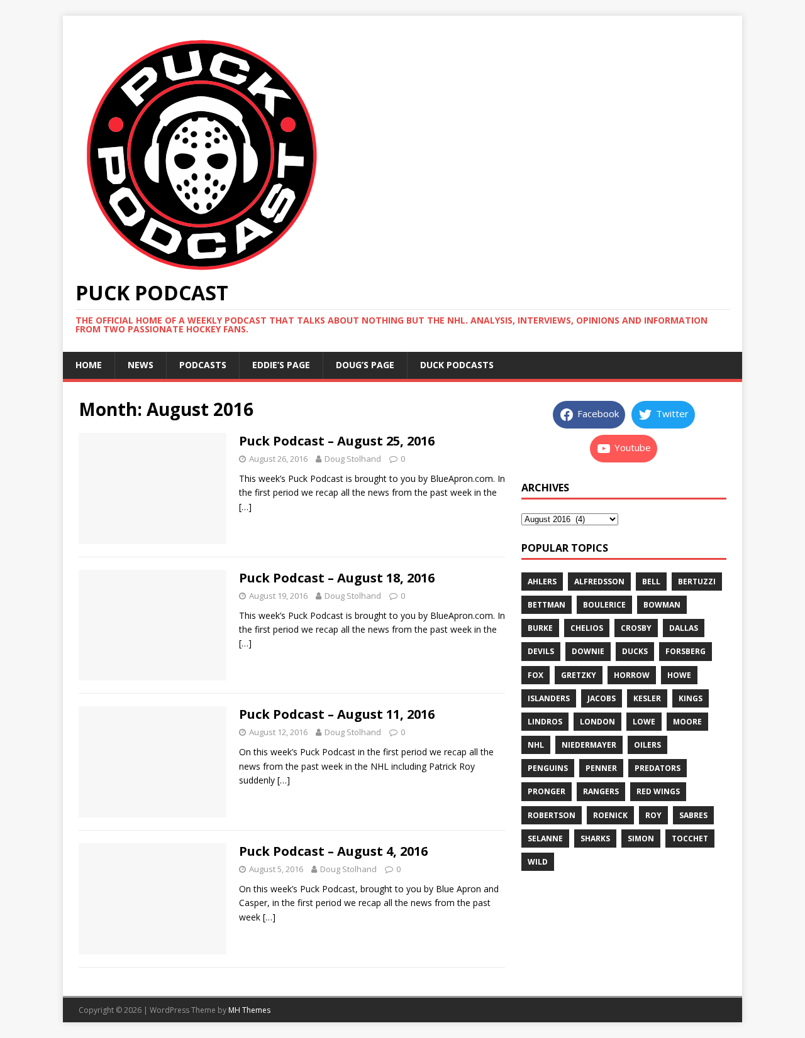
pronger (546, 791)
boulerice (604, 604)
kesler (647, 698)
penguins (548, 768)
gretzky (578, 675)
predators (657, 768)
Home (88, 365)
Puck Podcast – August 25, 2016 (337, 440)
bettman (546, 604)
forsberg (685, 651)
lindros (545, 721)
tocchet (690, 838)
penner (601, 768)
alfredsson (599, 581)
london (597, 721)
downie (588, 651)
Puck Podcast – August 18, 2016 (337, 577)
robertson (551, 815)
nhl (536, 745)
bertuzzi (697, 581)
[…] (245, 507)
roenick (610, 815)
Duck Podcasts (457, 365)
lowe (644, 721)
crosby (636, 628)
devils (541, 651)
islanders (549, 698)
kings (690, 698)
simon (641, 838)
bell (651, 581)
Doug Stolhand (353, 458)
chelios (586, 628)
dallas (683, 628)
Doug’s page (365, 365)
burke (540, 628)
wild (538, 861)
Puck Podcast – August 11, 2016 (337, 714)
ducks (635, 651)
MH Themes (249, 1010)
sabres (693, 815)
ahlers (542, 581)
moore (687, 721)
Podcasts (202, 365)
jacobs (601, 698)
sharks (595, 838)
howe (679, 675)
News (140, 365)
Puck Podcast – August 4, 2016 (333, 851)
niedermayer (589, 745)
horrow (632, 675)
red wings (658, 791)
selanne (545, 838)
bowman (661, 604)
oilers (647, 745)
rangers (601, 791)
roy (653, 815)
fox (535, 675)
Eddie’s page (281, 365)
